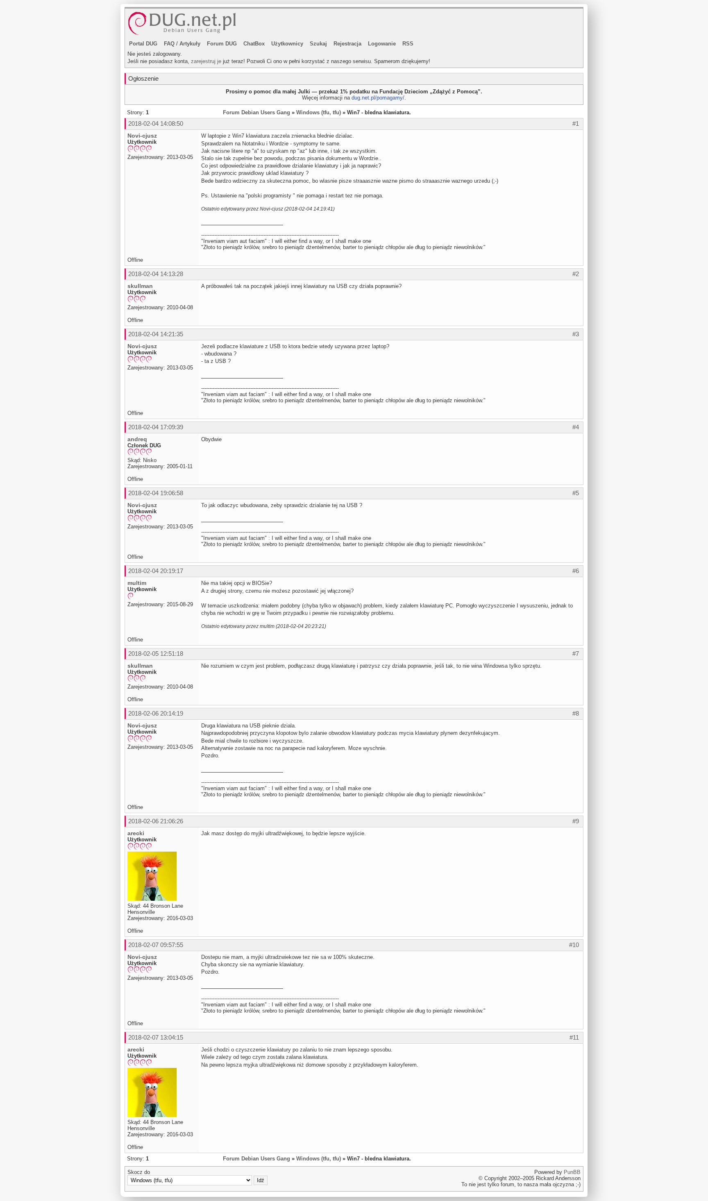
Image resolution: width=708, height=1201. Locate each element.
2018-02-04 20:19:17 (155, 570)
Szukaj (318, 44)
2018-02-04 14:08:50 (155, 123)
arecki (135, 833)
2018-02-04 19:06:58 (155, 492)
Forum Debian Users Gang (256, 112)
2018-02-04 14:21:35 (155, 334)
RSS (407, 44)
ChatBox (254, 44)
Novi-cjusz (142, 135)
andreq (137, 439)
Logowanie (382, 44)
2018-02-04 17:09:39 (155, 427)
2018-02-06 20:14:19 (155, 713)
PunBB (572, 1172)
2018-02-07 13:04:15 (155, 1037)
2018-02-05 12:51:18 (155, 653)
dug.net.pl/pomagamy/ (378, 98)
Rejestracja (347, 44)
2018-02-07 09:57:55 (155, 944)
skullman (140, 286)
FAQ (169, 44)
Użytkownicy (287, 44)
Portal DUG (143, 44)
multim (136, 583)
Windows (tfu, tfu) (318, 112)
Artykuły (189, 44)
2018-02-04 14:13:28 (155, 273)
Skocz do (138, 1172)
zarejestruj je (206, 61)
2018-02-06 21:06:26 (155, 821)
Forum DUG (222, 44)
